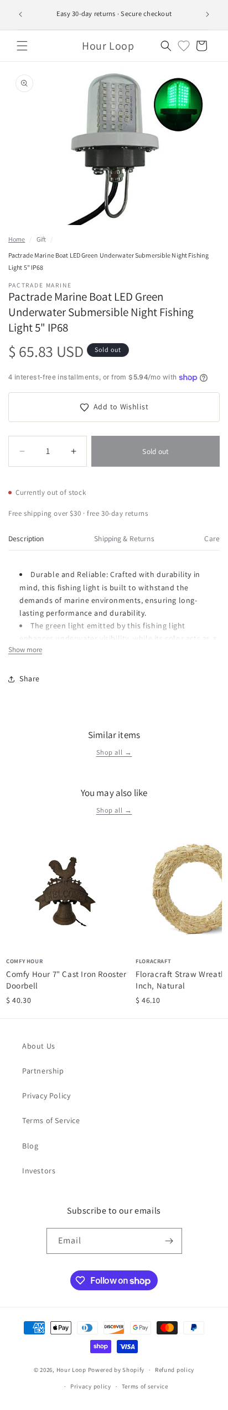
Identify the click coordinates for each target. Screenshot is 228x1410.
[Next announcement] (207, 14)
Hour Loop (71, 1370)
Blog (30, 1146)
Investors (38, 1171)
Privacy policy (90, 1386)
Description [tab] (26, 538)
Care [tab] (212, 538)
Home (16, 239)
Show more (25, 649)
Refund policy (174, 1370)
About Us (38, 1046)
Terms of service (145, 1386)
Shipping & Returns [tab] (124, 538)
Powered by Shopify (116, 1370)
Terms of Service (51, 1120)
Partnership (43, 1071)
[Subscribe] (169, 1241)
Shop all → (114, 752)
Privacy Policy (46, 1096)
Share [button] (29, 678)
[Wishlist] (183, 46)
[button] (22, 46)
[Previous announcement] (20, 14)
